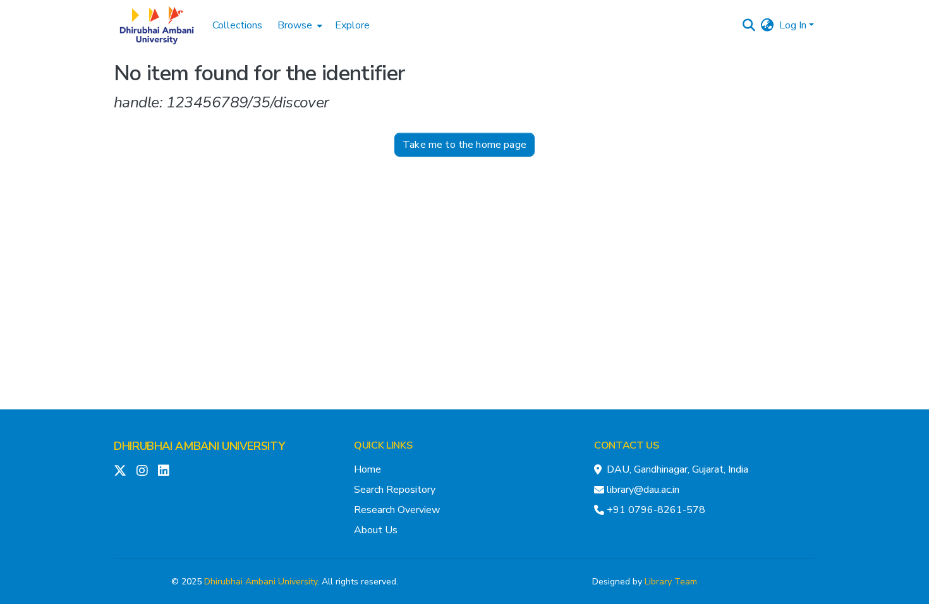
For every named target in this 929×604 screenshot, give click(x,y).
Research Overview (397, 510)
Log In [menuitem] (792, 25)
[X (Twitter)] (120, 470)
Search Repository (394, 490)
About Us (376, 530)
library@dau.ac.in (643, 490)
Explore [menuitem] (352, 25)
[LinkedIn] (163, 470)
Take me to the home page (464, 145)
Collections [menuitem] (237, 25)
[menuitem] (298, 25)
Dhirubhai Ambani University (260, 582)
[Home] (157, 25)
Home (367, 469)
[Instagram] (142, 470)
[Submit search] (749, 25)
